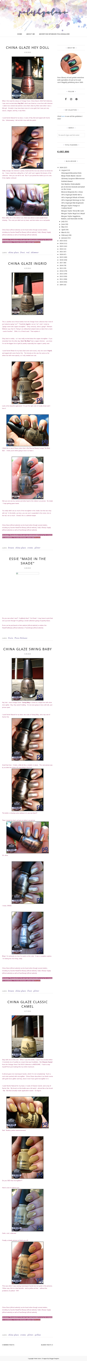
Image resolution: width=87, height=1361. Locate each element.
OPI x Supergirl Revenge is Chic (73, 200)
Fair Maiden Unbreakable (70, 184)
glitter (37, 548)
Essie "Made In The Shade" (27, 560)
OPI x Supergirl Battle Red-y (71, 195)
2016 (61, 265)
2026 (61, 167)
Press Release (21, 638)
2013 (61, 274)
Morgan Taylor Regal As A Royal (73, 213)
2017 (61, 263)
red (27, 252)
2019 (61, 257)
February (64, 235)
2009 (61, 285)
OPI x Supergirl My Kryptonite (72, 203)
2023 (61, 246)
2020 (61, 254)
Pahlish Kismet (67, 181)
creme (30, 548)
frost (22, 252)
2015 (61, 268)
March (63, 232)
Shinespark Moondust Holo (71, 173)
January (64, 238)
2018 (61, 260)
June (63, 224)
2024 (61, 243)
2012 (61, 276)
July (62, 221)
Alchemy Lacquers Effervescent (73, 178)
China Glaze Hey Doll (27, 47)
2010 (61, 282)
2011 (61, 279)
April (63, 230)
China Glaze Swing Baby (27, 649)
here (63, 116)
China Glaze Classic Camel (27, 1004)
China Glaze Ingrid (27, 263)
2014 (61, 271)
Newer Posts (9, 1345)
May (63, 227)
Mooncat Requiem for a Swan (72, 192)
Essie (10, 638)
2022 (61, 249)
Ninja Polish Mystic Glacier (71, 176)
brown (11, 548)
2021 (61, 252)
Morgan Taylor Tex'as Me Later (72, 211)
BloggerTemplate (54, 1358)
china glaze (13, 252)
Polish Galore (37, 1358)
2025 (61, 241)
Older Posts (46, 1345)
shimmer (35, 252)
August (64, 170)
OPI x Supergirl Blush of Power (72, 197)
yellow (38, 1335)
